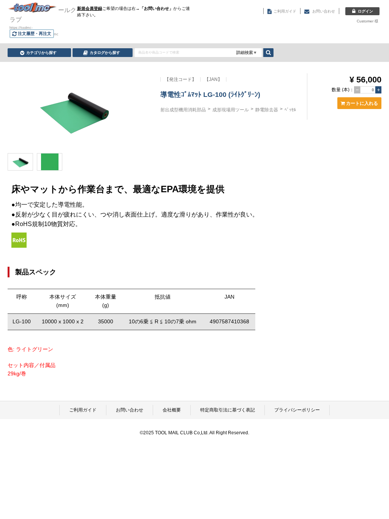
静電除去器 (266, 109)
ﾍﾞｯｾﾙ (290, 109)
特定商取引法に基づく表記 (227, 410)
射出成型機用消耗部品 (183, 109)
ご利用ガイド (82, 410)
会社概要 (172, 410)
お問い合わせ (129, 410)
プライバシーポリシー (297, 410)
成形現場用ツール (230, 109)
